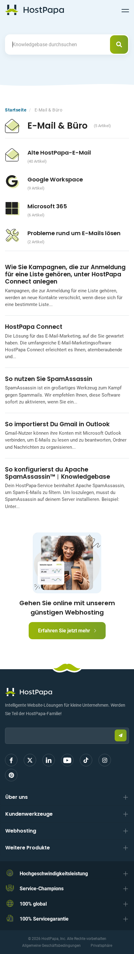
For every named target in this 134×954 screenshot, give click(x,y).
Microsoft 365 (47, 206)
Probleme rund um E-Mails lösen (74, 233)
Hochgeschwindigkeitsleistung (54, 874)
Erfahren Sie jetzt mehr (64, 631)
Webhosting (20, 830)
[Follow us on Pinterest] (11, 775)
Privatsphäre (101, 945)
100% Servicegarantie (44, 919)
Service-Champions (42, 889)
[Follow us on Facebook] (11, 760)
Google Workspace (55, 179)
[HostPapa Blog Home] (34, 9)
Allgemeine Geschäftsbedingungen (51, 945)
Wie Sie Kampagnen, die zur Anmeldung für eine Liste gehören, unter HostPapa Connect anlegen (65, 274)
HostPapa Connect (33, 327)
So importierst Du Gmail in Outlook (57, 424)
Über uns (16, 797)
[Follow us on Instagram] (104, 760)
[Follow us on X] (30, 760)
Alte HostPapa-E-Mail (59, 152)
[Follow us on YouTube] (67, 760)
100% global (33, 904)
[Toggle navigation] (125, 9)
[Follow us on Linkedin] (48, 760)
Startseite (15, 109)
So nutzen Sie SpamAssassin (48, 379)
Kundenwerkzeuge (29, 814)
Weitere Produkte (27, 847)
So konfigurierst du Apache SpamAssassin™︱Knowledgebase (57, 473)
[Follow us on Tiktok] (86, 760)
